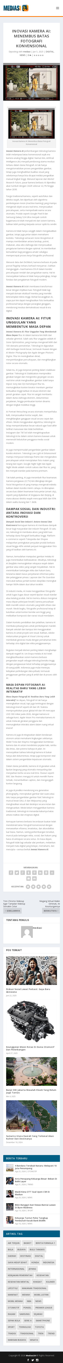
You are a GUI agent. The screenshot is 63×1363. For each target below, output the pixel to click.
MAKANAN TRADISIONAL (34, 1288)
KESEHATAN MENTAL (18, 1281)
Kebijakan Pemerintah (20, 1275)
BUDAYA (21, 1249)
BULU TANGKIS (37, 1249)
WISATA (34, 1339)
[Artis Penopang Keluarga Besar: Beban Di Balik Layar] (9, 1180)
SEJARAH (38, 1314)
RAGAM (11, 1314)
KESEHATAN (43, 1275)
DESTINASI (25, 1256)
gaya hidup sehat (17, 1262)
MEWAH (26, 1294)
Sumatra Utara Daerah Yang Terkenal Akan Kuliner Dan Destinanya (30, 1137)
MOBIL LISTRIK (41, 1294)
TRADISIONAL (27, 1333)
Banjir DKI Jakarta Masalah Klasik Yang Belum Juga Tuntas (31, 1091)
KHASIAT (37, 1281)
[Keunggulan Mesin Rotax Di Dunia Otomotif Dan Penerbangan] (31, 1021)
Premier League (43, 1307)
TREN (40, 1333)
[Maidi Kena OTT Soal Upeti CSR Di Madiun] (9, 1193)
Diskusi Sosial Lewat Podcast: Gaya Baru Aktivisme (28, 990)
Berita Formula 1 (45, 1243)
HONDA (35, 1262)
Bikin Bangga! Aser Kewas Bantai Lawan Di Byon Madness (35, 1206)
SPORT (30, 1210)
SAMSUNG (24, 1314)
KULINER (50, 1281)
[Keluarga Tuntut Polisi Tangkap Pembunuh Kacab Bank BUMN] (9, 1220)
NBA (29, 1301)
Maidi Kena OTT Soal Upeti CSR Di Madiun (32, 1193)
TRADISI (12, 1333)
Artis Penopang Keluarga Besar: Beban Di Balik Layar (36, 1180)
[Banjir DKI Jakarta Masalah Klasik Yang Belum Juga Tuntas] (31, 1071)
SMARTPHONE (43, 1320)
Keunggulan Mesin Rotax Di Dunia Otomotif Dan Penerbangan (30, 1048)
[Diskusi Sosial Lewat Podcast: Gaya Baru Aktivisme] (31, 970)
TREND (30, 1184)
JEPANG (32, 1268)
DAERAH (12, 1256)
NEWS (22, 55)
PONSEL (27, 1307)
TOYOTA (39, 1327)
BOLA (10, 1249)
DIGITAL (50, 51)
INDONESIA (48, 1262)
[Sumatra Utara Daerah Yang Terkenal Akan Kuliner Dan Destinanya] (31, 1116)
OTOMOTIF (32, 1171)
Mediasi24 (31, 1355)
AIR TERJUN (13, 1243)
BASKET (28, 1243)
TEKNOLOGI (25, 1327)
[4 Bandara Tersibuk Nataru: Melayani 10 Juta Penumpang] (9, 1167)
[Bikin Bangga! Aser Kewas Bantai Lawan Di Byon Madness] (9, 1207)
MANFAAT (13, 1294)
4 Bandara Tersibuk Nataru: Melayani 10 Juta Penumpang (36, 1167)
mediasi (26, 51)
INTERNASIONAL (16, 1268)
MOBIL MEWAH (15, 1301)
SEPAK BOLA (14, 1320)
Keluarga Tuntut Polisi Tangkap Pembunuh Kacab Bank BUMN (31, 1219)
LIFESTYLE (13, 1288)
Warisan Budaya (17, 1339)
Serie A (28, 1320)
